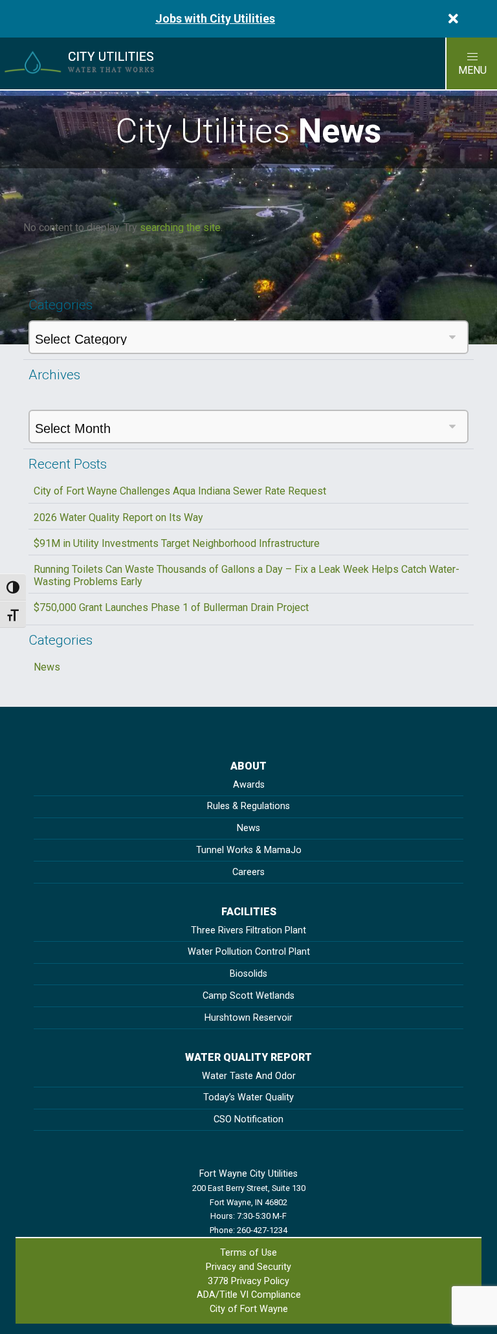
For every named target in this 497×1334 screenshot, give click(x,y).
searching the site (180, 227)
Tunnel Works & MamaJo (249, 850)
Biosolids (248, 973)
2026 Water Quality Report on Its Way (118, 517)
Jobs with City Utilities (215, 18)
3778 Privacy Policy (248, 1281)
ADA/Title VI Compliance (249, 1294)
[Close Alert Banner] (453, 19)
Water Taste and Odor (249, 1076)
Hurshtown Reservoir (248, 1017)
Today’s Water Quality (248, 1097)
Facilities (248, 912)
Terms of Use (248, 1252)
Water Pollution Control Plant (249, 951)
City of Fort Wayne (249, 1309)
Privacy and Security (248, 1267)
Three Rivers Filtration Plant (248, 930)
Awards (249, 784)
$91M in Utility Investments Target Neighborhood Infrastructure (177, 543)
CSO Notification (248, 1119)
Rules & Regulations (248, 806)
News (47, 667)
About (248, 766)
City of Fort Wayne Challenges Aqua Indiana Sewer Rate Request (180, 491)
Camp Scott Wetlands (248, 995)
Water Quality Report (248, 1057)
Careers (248, 872)
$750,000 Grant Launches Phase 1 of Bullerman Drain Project (171, 607)
